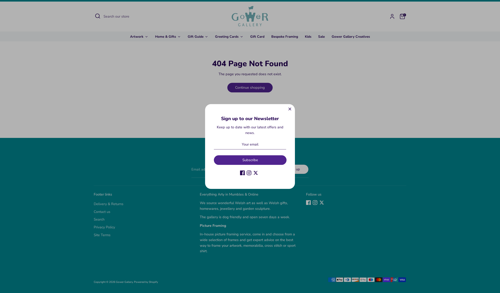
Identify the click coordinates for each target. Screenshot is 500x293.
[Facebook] (242, 173)
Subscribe (250, 160)
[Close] (290, 109)
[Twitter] (255, 173)
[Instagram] (249, 173)
